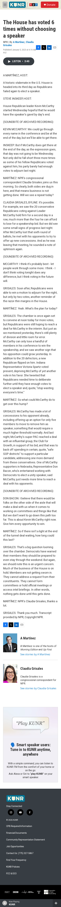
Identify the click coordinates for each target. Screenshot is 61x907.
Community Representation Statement (25, 840)
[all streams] (57, 903)
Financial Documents (16, 833)
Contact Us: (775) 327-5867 (19, 853)
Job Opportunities (15, 846)
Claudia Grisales (31, 669)
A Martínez (19, 42)
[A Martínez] (10, 642)
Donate (51, 4)
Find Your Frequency (16, 860)
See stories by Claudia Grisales (38, 688)
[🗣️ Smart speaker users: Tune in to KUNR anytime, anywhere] (30, 722)
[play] (5, 903)
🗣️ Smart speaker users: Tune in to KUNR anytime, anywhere (30, 749)
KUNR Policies (13, 867)
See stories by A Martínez (35, 654)
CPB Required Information (19, 826)
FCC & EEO (11, 873)
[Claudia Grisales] (10, 673)
